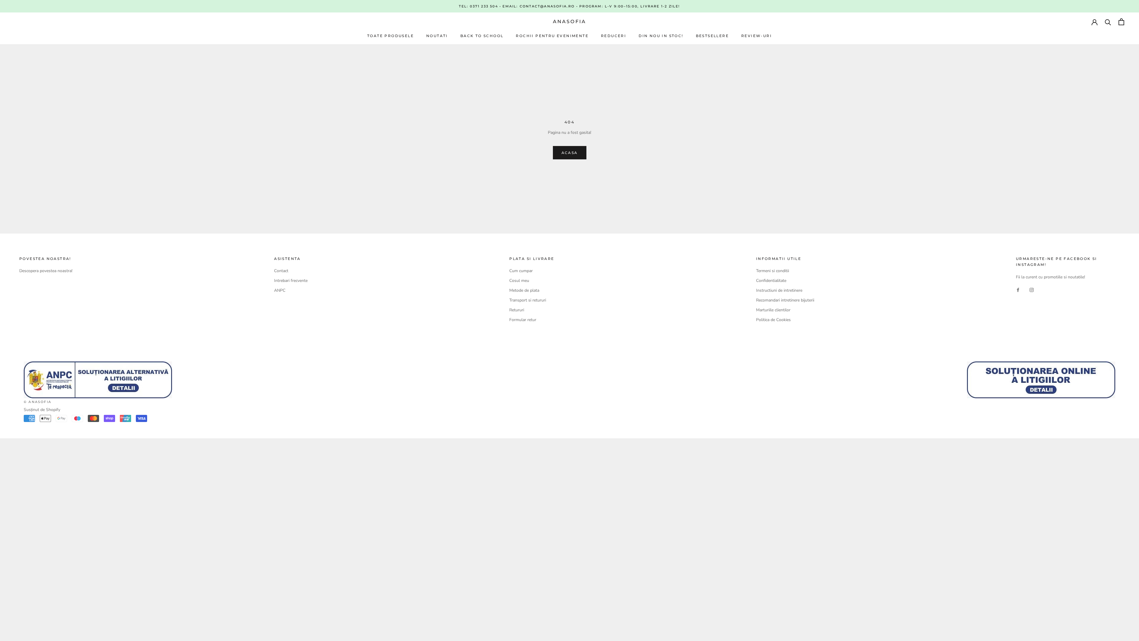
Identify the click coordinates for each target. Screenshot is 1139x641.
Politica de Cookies (773, 320)
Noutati (437, 36)
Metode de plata (524, 290)
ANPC (279, 290)
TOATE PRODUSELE (390, 36)
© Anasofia (37, 402)
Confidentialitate (771, 280)
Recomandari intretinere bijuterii (785, 300)
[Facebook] (1018, 289)
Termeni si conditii (772, 271)
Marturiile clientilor (773, 310)
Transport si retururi (527, 300)
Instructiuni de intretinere (779, 290)
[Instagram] (1032, 289)
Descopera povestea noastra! (45, 271)
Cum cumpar (521, 271)
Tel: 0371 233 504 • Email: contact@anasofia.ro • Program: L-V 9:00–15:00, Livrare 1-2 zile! (569, 6)
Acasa (569, 152)
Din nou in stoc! (661, 36)
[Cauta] (1108, 22)
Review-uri (756, 36)
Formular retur (522, 320)
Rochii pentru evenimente (552, 36)
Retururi (516, 310)
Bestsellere (712, 36)
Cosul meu (519, 280)
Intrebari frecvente (291, 280)
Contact (281, 271)
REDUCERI (613, 36)
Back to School (482, 36)
